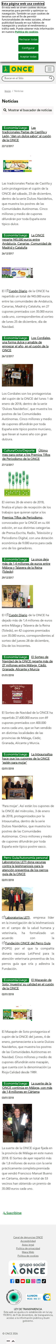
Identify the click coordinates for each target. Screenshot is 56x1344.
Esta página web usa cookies (23, 3)
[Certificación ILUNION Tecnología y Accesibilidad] (38, 1297)
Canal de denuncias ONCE (28, 1237)
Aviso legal (28, 1245)
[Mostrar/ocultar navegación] (49, 69)
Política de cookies (26, 31)
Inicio (8, 91)
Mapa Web (28, 1252)
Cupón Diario (18, 291)
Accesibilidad (28, 1241)
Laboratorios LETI (17, 917)
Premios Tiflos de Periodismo (22, 517)
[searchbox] (25, 78)
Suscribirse (13, 1213)
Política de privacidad (28, 1248)
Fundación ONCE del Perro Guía (27, 943)
